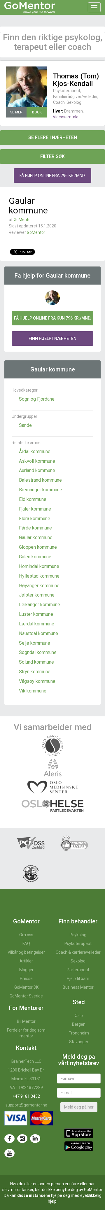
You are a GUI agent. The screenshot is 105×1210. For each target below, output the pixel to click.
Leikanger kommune (39, 604)
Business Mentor (78, 987)
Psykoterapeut (78, 943)
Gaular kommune (35, 537)
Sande (25, 425)
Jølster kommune (37, 595)
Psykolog (78, 934)
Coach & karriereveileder (78, 952)
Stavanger (78, 1041)
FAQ (26, 943)
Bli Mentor (26, 1021)
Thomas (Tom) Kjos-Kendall (76, 80)
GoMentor (23, 219)
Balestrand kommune (40, 480)
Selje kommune (34, 643)
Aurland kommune (37, 470)
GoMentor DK (26, 987)
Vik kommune (32, 691)
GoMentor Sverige (26, 996)
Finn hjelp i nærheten (52, 338)
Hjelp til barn (78, 978)
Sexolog (78, 961)
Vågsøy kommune (37, 681)
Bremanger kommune (40, 489)
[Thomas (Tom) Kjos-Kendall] (26, 86)
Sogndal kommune (38, 652)
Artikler (26, 961)
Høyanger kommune (39, 585)
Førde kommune (35, 528)
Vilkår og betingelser (26, 952)
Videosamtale (65, 117)
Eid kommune (32, 499)
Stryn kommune (34, 671)
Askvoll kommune (37, 461)
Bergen (78, 1024)
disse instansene (33, 1195)
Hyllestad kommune (39, 576)
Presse (26, 978)
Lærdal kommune (36, 624)
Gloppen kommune (38, 547)
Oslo (79, 1015)
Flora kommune (34, 518)
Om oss (26, 934)
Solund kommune (36, 662)
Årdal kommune (34, 451)
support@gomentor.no (26, 1105)
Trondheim (79, 1033)
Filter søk (52, 156)
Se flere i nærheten (52, 137)
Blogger (26, 969)
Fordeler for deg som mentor (26, 1033)
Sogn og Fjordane (37, 399)
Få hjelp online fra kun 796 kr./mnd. (52, 318)
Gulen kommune (35, 557)
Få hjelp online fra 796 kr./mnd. (52, 175)
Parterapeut (78, 969)
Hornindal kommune (39, 566)
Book (37, 112)
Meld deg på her (79, 1107)
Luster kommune (36, 614)
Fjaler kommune (35, 509)
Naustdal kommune (38, 633)
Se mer (16, 112)
